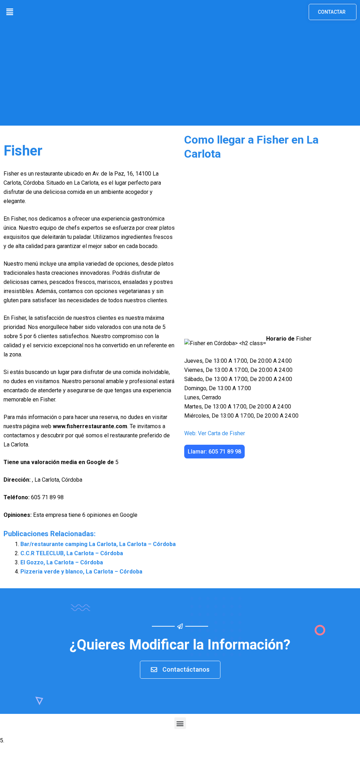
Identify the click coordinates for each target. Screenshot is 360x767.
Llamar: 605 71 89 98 (214, 451)
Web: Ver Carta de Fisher (214, 433)
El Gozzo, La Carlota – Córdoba (61, 562)
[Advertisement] (180, 76)
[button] (9, 12)
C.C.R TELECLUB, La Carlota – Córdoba (71, 553)
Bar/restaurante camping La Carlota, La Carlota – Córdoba (98, 544)
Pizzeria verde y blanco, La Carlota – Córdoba (81, 571)
